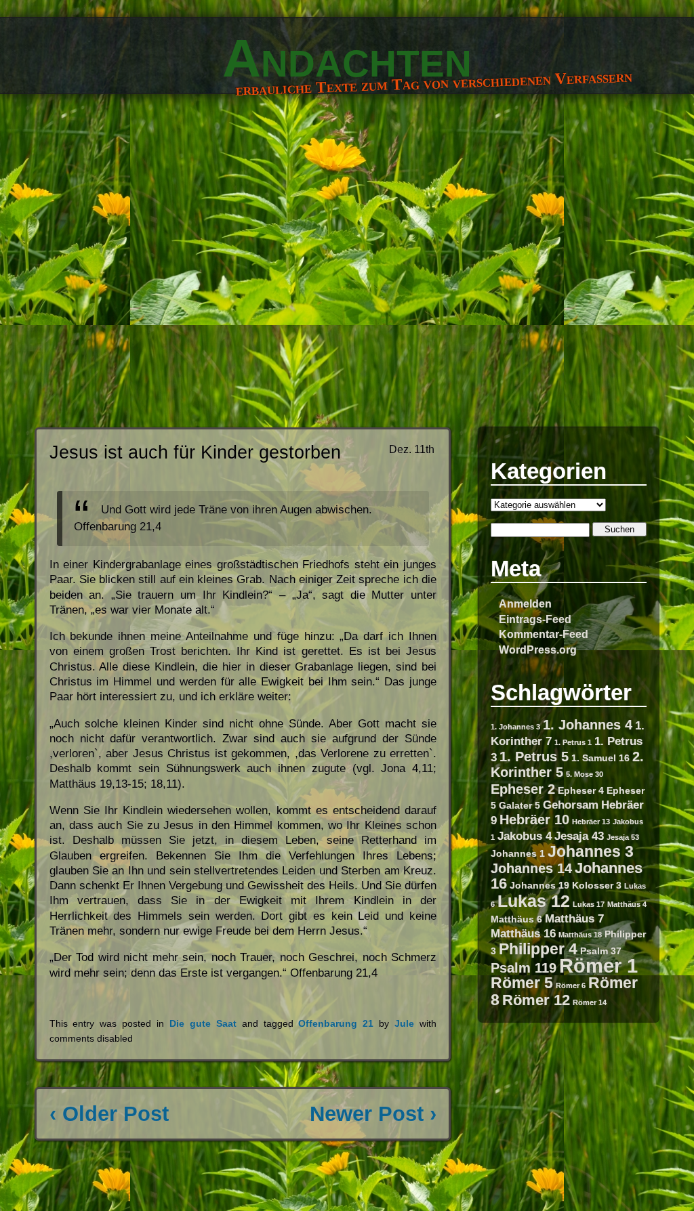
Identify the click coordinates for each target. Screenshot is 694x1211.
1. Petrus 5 (534, 756)
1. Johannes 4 (587, 724)
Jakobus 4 (524, 836)
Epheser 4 (581, 790)
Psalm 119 (523, 967)
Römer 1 (598, 965)
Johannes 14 (531, 868)
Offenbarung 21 (335, 1024)
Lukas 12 (533, 900)
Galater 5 (519, 805)
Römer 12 (536, 1000)
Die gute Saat (203, 1024)
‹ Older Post (109, 1114)
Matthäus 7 (574, 918)
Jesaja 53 (623, 837)
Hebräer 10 (534, 819)
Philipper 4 (538, 949)
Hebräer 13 (591, 821)
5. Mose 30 (584, 774)
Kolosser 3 (596, 885)
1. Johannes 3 (515, 727)
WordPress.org (538, 649)
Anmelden (525, 603)
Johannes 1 (518, 853)
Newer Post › (373, 1114)
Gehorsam (570, 804)
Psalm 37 (600, 951)
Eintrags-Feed (535, 619)
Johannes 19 (539, 885)
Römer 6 (571, 985)
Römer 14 (590, 1002)
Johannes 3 (591, 851)
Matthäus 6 (516, 919)
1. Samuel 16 (600, 757)
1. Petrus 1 (573, 742)
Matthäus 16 (523, 933)
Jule (404, 1024)
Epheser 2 (523, 789)
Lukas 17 (589, 904)
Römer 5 (522, 983)
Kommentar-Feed (543, 634)
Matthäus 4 (627, 904)
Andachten (347, 58)
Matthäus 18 (580, 935)
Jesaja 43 (579, 836)
